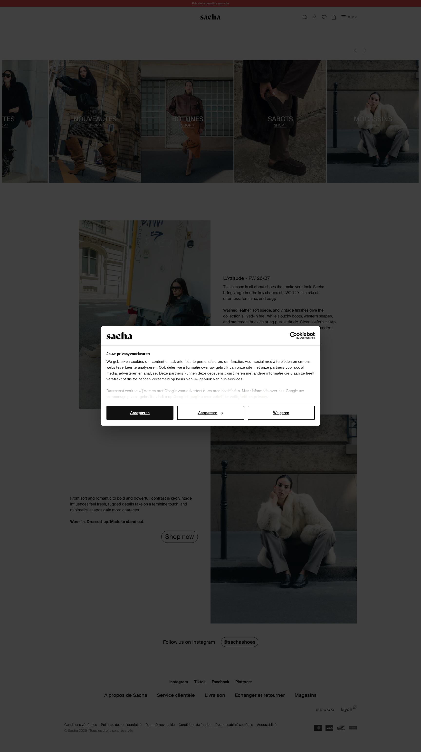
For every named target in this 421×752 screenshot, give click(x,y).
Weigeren (281, 413)
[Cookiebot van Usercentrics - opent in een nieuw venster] (293, 335)
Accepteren (140, 413)
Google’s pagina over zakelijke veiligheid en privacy (220, 397)
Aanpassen (207, 413)
